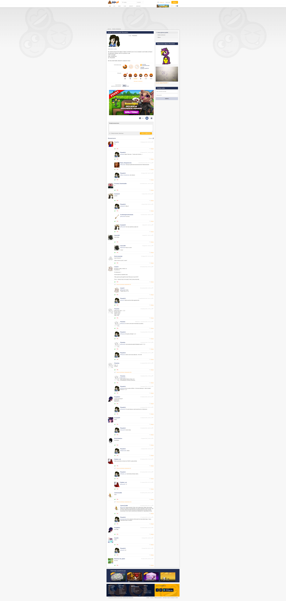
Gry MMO (121, 585)
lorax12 (116, 266)
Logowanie (133, 589)
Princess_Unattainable (120, 183)
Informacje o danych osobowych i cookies (147, 592)
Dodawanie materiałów (135, 590)
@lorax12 (122, 300)
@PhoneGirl (122, 164)
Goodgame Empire (122, 592)
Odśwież (150, 138)
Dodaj (175, 2)
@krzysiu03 (122, 429)
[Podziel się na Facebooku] (147, 118)
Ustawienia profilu (134, 591)
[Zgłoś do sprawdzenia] (151, 118)
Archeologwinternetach (126, 214)
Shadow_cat (117, 459)
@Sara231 (122, 550)
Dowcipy (131, 6)
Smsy (109, 589)
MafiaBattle (121, 588)
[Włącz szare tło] (176, 5)
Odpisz (152, 148)
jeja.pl (109, 29)
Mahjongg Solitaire (111, 593)
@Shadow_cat (123, 473)
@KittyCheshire (123, 450)
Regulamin (146, 589)
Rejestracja (133, 588)
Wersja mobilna (111, 587)
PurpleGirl (117, 397)
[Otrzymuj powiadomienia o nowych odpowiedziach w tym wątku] (153, 142)
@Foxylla (122, 154)
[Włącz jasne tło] (175, 5)
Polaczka (116, 308)
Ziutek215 (117, 194)
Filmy (125, 6)
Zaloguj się (162, 2)
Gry (114, 6)
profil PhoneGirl (116, 29)
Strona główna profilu (163, 32)
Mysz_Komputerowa (125, 163)
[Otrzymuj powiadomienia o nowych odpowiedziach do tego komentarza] (153, 173)
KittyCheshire (118, 438)
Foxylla (116, 142)
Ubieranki (138, 6)
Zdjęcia (159, 37)
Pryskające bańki (111, 592)
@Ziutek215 (122, 206)
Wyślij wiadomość (161, 34)
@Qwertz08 (122, 247)
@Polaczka (122, 323)
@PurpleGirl (122, 409)
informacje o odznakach (138, 81)
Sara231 (116, 538)
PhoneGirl (123, 152)
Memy (119, 6)
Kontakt (145, 587)
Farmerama (121, 587)
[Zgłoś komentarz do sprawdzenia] (151, 142)
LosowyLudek (118, 492)
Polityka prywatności (158, 597)
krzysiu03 (117, 417)
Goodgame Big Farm (123, 593)
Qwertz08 (117, 235)
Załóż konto (168, 2)
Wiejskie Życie (121, 589)
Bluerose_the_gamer (119, 558)
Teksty (109, 588)
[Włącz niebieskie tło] (177, 5)
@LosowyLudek (123, 519)
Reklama (145, 588)
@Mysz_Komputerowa (124, 175)
